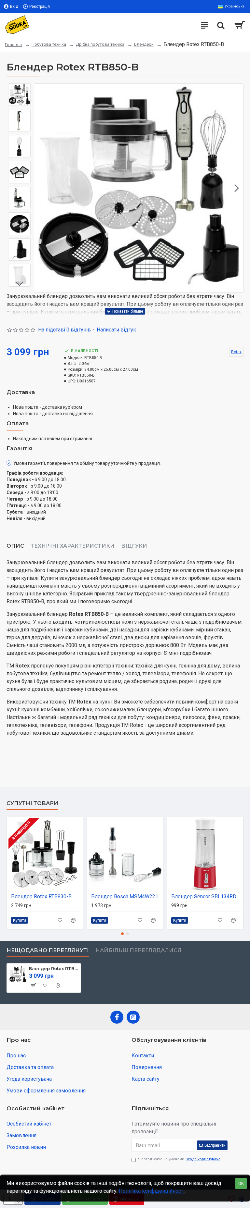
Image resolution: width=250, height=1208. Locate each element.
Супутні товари (32, 803)
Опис (15, 546)
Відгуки (134, 546)
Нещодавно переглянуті (48, 950)
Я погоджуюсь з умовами (179, 1159)
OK (241, 1183)
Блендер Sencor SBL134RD (203, 896)
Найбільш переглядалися (138, 950)
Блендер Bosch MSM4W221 (124, 896)
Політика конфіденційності (152, 1191)
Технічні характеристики (73, 546)
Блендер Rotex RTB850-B (53, 968)
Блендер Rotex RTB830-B (41, 896)
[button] (40, 187)
